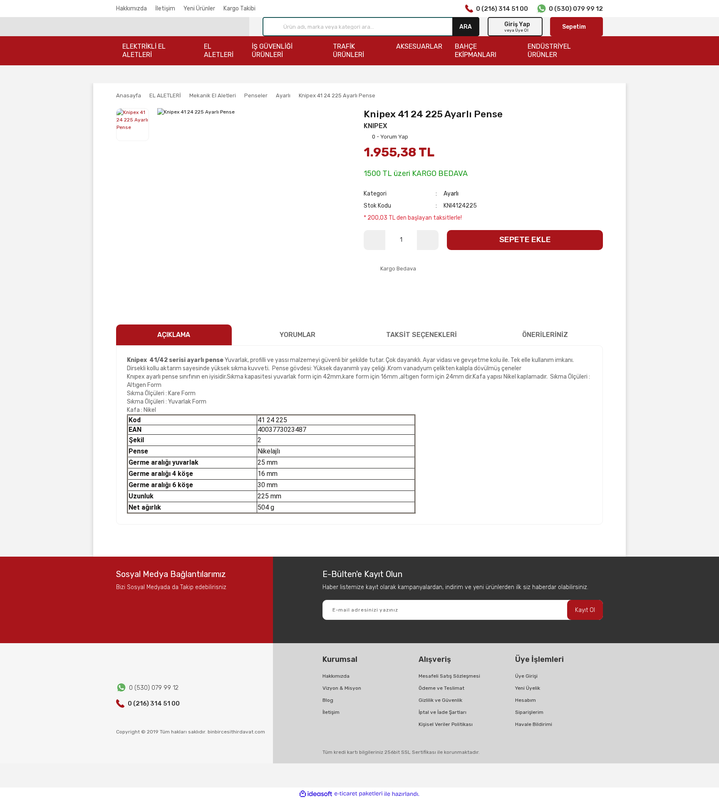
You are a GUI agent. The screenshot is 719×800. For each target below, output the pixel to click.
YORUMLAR (297, 335)
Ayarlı (451, 193)
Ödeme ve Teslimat (441, 688)
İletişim (165, 8)
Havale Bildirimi (533, 724)
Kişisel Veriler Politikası (446, 724)
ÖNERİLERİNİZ (545, 335)
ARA (465, 26)
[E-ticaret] (358, 794)
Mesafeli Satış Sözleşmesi (449, 676)
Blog (327, 700)
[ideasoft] (315, 794)
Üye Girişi (526, 676)
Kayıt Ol (585, 610)
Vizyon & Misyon (341, 688)
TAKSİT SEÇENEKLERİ (421, 335)
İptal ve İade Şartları (442, 712)
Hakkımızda (131, 8)
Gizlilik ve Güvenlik (440, 700)
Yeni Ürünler (199, 8)
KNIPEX (375, 126)
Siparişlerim (529, 712)
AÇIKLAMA (173, 335)
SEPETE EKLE (525, 239)
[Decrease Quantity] (374, 240)
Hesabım (525, 700)
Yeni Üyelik (527, 688)
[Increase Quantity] (428, 240)
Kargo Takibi (239, 8)
